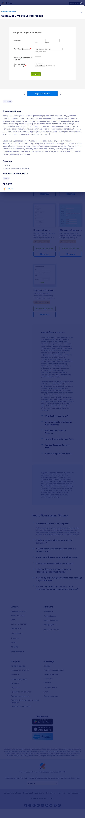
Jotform (10, 189)
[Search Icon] (81, 12)
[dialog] (42, 409)
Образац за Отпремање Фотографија (22, 16)
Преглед (7, 102)
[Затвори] (80, 3)
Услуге (6, 178)
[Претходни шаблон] (24, 93)
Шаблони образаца (8, 11)
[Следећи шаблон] (60, 93)
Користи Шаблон (42, 94)
